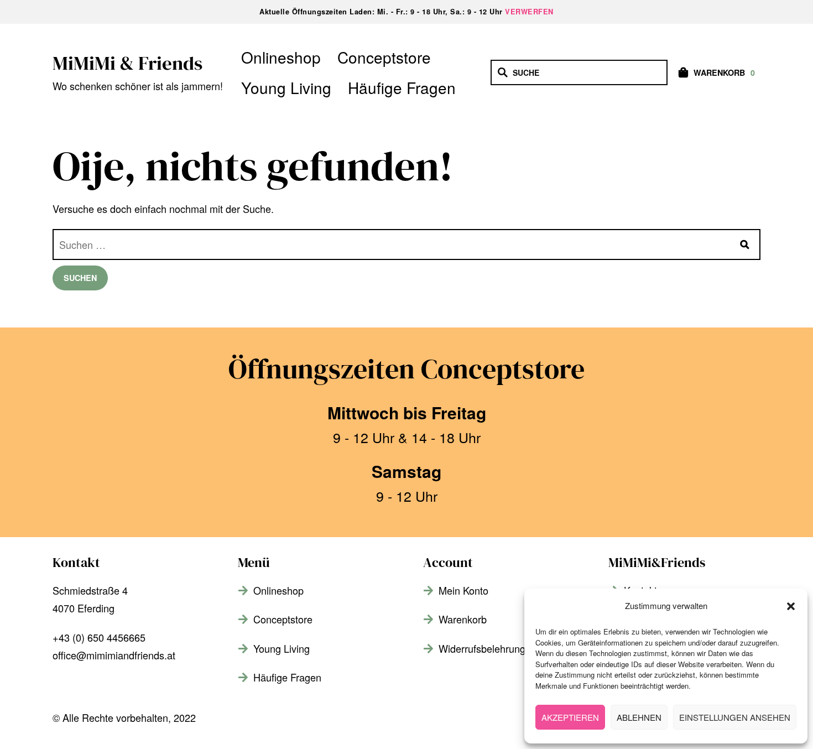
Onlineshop (281, 57)
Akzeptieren (570, 717)
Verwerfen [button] (529, 12)
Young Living (286, 87)
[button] (790, 606)
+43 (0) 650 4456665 (99, 637)
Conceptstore (384, 57)
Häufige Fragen (402, 87)
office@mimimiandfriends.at (114, 655)
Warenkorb (463, 619)
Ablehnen (639, 717)
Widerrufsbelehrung (482, 648)
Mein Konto (463, 590)
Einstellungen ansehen (734, 717)
